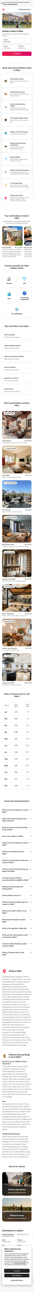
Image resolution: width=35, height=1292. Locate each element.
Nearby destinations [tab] (8, 1234)
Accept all (17, 1271)
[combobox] (17, 42)
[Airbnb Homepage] (3, 9)
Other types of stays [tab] (23, 1234)
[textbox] (9, 48)
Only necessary (16, 1275)
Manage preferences (17, 1280)
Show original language (10, 4)
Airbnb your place (24, 9)
